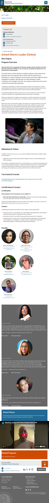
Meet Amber (5, 335)
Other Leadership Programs (8, 456)
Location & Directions (31, 480)
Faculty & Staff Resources (32, 483)
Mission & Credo (30, 479)
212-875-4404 (26, 251)
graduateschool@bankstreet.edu (12, 470)
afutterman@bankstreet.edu (26, 249)
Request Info (41, 469)
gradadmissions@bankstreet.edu (13, 36)
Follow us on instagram (32, 469)
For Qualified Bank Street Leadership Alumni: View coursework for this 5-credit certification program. (22, 179)
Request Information (7, 18)
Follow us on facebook (30, 469)
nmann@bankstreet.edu (26, 274)
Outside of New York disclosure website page (18, 203)
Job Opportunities (30, 482)
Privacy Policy (42, 493)
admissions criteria (17, 154)
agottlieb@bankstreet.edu (9, 274)
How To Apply (5, 15)
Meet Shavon (5, 405)
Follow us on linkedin (24, 469)
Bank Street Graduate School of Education (13, 2)
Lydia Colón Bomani (8, 39)
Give (45, 462)
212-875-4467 (7, 468)
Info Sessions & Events (8, 23)
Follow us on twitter (27, 469)
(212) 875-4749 (9, 249)
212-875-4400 (4, 482)
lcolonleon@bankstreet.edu (12, 45)
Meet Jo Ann (5, 372)
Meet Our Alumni (16, 335)
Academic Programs (8, 51)
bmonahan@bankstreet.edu (8, 297)
